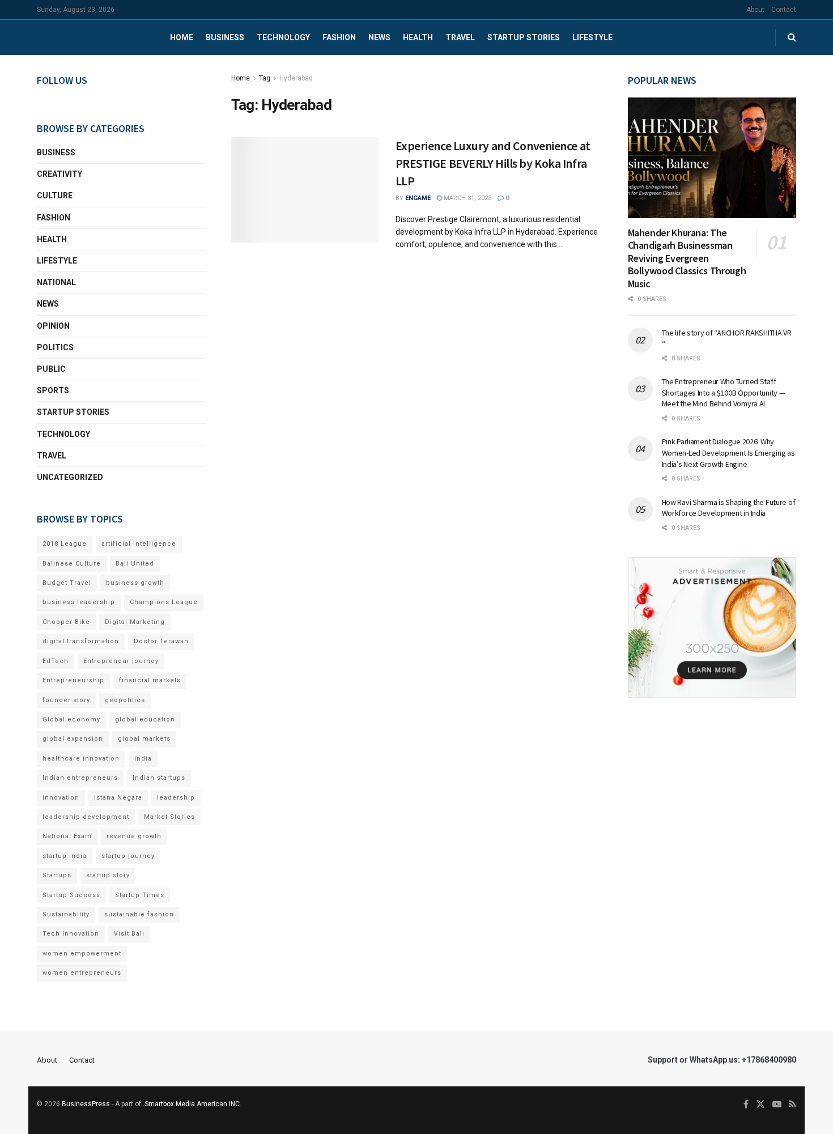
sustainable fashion (139, 914)
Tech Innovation (70, 933)
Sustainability (66, 914)
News (379, 37)
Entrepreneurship (73, 680)
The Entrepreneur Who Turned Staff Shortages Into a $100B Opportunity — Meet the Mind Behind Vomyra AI (723, 392)
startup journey (128, 856)
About (755, 10)
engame (418, 198)
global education (145, 719)
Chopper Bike (66, 622)
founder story (66, 700)
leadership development (85, 817)
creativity (59, 174)
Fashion (339, 37)
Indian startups (159, 778)
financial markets (150, 680)
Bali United (135, 563)
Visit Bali (129, 933)
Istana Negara (118, 797)
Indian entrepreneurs (80, 778)
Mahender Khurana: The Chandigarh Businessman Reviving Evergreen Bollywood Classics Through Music (687, 258)
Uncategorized (70, 477)
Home (181, 37)
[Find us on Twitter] (760, 1104)
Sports (53, 390)
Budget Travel (66, 583)
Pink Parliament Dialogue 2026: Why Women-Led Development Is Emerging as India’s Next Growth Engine (728, 452)
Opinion (53, 325)
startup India (64, 856)
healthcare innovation (81, 758)
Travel (460, 37)
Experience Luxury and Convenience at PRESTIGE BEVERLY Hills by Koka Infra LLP (493, 163)
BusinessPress (86, 1104)
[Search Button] (792, 37)
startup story (108, 875)
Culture (55, 195)
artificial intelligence (138, 543)
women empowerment (81, 953)
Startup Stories (523, 37)
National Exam (67, 836)
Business (225, 37)
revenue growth (134, 836)
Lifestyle (592, 37)
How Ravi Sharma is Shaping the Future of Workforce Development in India (729, 508)
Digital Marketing (135, 622)
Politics (55, 347)
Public (51, 368)
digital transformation (80, 641)
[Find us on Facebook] (746, 1104)
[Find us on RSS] (792, 1104)
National (56, 282)
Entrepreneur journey (121, 661)
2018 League (64, 543)
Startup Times (139, 895)
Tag (264, 78)
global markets (144, 738)
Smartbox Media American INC (192, 1104)
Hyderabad (296, 78)
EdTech (55, 661)
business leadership (78, 602)
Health (418, 37)
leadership (176, 797)
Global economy (71, 719)
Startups (56, 875)
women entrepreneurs (81, 972)
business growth (135, 583)
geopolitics (125, 700)
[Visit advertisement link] (712, 627)
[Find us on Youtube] (776, 1104)
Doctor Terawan (161, 641)
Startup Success (71, 895)
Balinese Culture (71, 563)
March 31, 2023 (466, 198)
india (143, 758)
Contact (783, 10)
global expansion (72, 738)
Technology (283, 37)
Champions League (164, 602)
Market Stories (169, 817)
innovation (60, 797)
